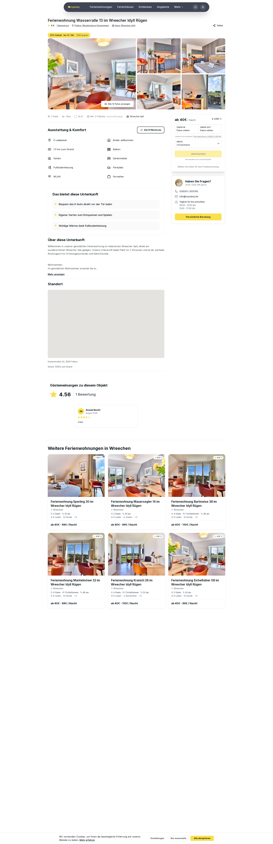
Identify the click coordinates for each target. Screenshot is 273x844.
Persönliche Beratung (198, 216)
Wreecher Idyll (137, 116)
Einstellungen (157, 838)
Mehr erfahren (87, 840)
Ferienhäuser (125, 7)
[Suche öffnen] (195, 7)
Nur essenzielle (178, 838)
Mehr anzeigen (56, 274)
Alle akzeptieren (202, 838)
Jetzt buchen (198, 153)
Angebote (163, 7)
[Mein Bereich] (203, 7)
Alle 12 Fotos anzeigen (119, 104)
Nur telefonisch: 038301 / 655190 (207, 136)
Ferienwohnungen (101, 7)
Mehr (177, 7)
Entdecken (145, 7)
